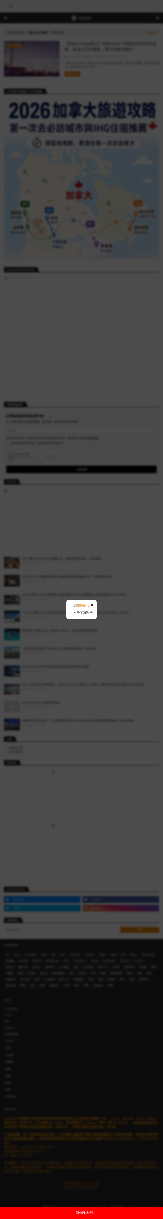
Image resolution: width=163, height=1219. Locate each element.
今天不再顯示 (83, 613)
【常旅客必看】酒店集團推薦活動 (85, 1212)
